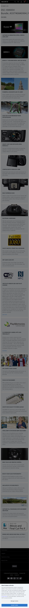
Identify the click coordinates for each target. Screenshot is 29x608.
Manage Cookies (14, 601)
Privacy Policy (4, 596)
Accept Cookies (14, 605)
